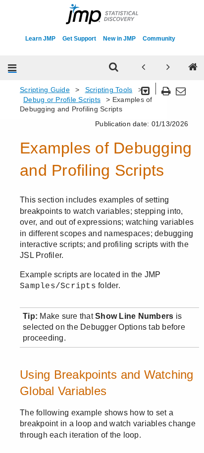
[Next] (168, 67)
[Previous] (143, 67)
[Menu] (12, 67)
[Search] (114, 67)
